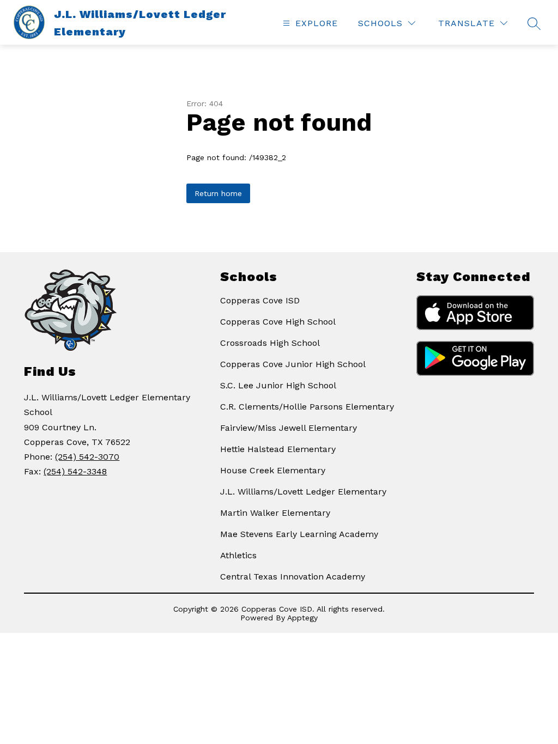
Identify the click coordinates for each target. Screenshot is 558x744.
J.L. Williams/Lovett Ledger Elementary (303, 491)
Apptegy (302, 617)
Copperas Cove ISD (260, 300)
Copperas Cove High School (278, 321)
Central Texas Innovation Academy (292, 576)
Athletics (238, 555)
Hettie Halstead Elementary (278, 449)
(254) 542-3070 (87, 457)
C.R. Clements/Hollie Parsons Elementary (307, 406)
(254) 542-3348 (75, 471)
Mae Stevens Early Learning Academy (299, 534)
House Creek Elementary (272, 470)
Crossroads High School (270, 343)
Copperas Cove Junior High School (293, 364)
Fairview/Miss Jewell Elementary (288, 428)
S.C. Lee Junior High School (278, 385)
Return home (218, 193)
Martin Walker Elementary (275, 513)
